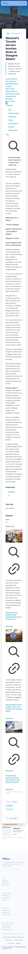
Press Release (13, 123)
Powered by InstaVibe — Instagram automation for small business (14, 947)
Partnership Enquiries (7, 929)
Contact (4, 899)
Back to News (13, 818)
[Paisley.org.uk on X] (6, 869)
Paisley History (5, 885)
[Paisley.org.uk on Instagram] (10, 869)
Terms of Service (18, 940)
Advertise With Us (6, 927)
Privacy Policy (8, 940)
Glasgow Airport (13, 113)
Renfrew (11, 127)
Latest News (5, 880)
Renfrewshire (12, 130)
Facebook (9, 805)
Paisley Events (5, 882)
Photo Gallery (5, 895)
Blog (9, 110)
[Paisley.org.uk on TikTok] (13, 869)
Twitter (15, 802)
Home (3, 878)
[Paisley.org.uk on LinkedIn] (20, 869)
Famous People (6, 897)
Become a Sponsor (7, 914)
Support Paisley (6, 910)
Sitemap (18, 943)
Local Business (5, 912)
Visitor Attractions (6, 893)
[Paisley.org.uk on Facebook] (3, 869)
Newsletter (12, 116)
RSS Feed (11, 943)
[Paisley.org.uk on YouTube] (17, 869)
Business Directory (6, 925)
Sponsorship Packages (8, 923)
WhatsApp (9, 809)
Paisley (10, 120)
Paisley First (5, 908)
